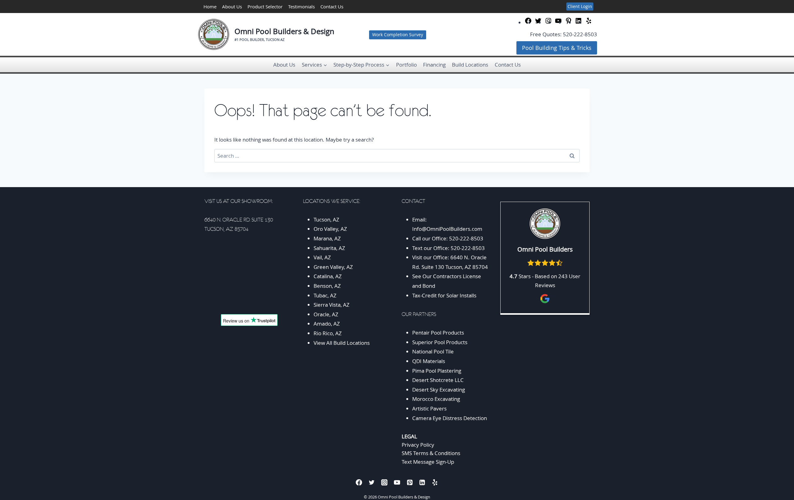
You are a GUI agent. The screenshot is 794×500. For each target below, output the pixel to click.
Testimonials (301, 6)
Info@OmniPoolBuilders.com (447, 228)
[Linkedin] (422, 482)
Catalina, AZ (328, 276)
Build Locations (470, 64)
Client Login (580, 6)
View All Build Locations (342, 342)
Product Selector (265, 6)
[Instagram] (384, 482)
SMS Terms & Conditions (431, 453)
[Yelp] (435, 482)
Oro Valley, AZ (330, 228)
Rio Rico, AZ (328, 333)
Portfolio (406, 64)
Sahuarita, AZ (329, 248)
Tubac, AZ (325, 295)
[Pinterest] (409, 482)
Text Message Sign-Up (428, 461)
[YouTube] (397, 482)
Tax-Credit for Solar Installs (444, 295)
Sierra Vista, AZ (332, 304)
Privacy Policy (418, 444)
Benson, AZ (327, 285)
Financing (434, 64)
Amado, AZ (327, 323)
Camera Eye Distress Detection (449, 418)
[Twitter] (371, 482)
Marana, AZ (327, 238)
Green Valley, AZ (333, 266)
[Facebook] (359, 482)
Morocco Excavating (436, 398)
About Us (232, 6)
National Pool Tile (433, 351)
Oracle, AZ (326, 314)
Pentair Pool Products (438, 332)
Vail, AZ (322, 257)
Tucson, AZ (326, 219)
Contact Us (331, 6)
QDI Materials (428, 361)
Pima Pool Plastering (436, 370)
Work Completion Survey (397, 34)
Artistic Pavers (429, 408)
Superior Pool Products (439, 342)
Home (209, 6)
